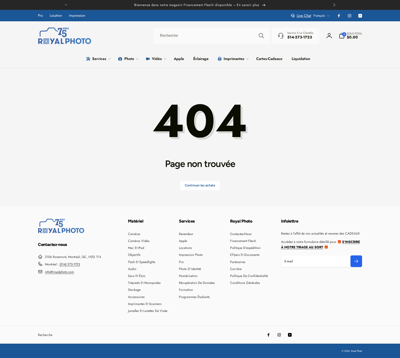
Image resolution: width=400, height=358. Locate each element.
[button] (350, 35)
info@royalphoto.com (59, 272)
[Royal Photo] (61, 232)
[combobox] (211, 36)
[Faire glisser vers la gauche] (66, 5)
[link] (40, 15)
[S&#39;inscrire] (356, 261)
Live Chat (304, 15)
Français (319, 15)
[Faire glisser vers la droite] (334, 5)
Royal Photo (356, 351)
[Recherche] (261, 35)
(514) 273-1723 (69, 264)
